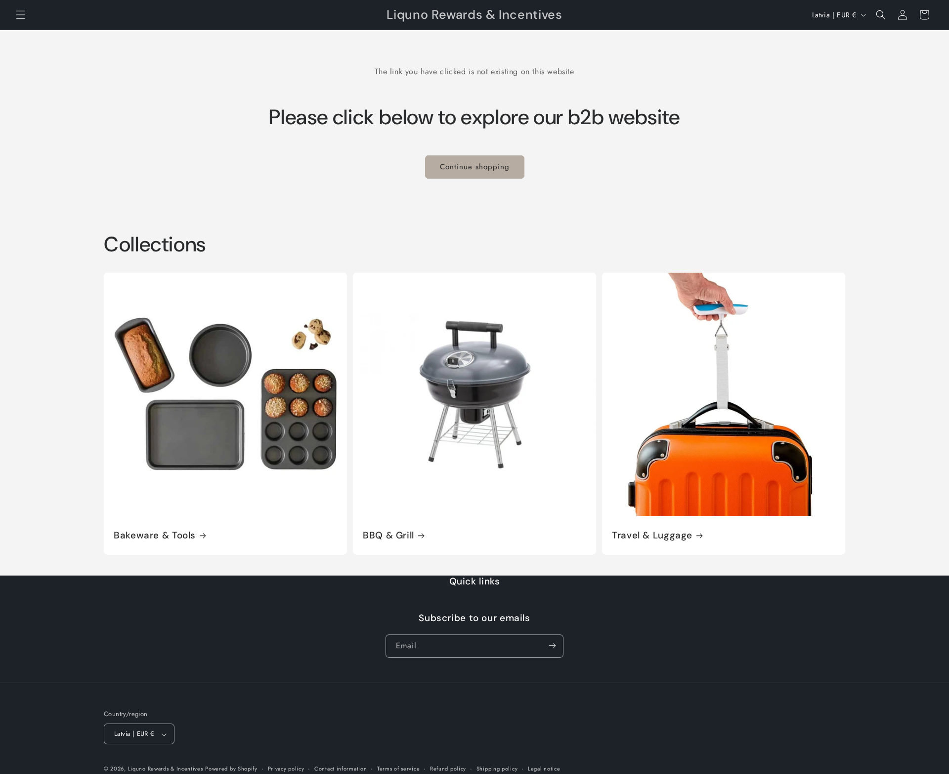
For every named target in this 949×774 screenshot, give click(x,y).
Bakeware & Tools (155, 535)
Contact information (340, 769)
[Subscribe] (552, 645)
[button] (21, 15)
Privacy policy (286, 769)
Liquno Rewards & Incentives (165, 769)
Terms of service (398, 769)
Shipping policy (497, 769)
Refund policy (448, 769)
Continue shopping (475, 166)
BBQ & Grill (388, 535)
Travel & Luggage (652, 535)
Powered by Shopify (231, 769)
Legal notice (544, 769)
